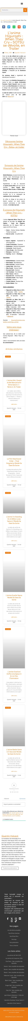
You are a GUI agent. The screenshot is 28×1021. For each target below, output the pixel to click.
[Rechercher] (25, 10)
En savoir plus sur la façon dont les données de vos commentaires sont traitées (12, 814)
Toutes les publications (10, 868)
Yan (22, 1016)
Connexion (22, 798)
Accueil (3, 20)
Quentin (14, 1016)
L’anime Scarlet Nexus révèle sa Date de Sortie (14, 597)
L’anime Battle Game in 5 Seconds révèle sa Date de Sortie (14, 752)
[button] (22, 3)
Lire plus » (14, 404)
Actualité (8, 20)
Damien (18, 1016)
